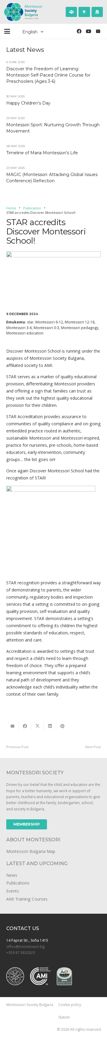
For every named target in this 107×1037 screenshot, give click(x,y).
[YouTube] (88, 31)
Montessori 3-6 (19, 327)
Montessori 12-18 (80, 322)
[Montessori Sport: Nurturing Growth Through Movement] (53, 124)
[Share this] (25, 726)
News (11, 875)
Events (12, 891)
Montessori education (24, 333)
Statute (64, 1017)
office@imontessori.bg (25, 946)
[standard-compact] (15, 976)
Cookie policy (69, 1004)
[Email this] (12, 726)
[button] (7, 31)
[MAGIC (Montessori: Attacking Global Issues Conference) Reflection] (53, 174)
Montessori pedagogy (79, 327)
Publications (17, 883)
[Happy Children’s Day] (53, 99)
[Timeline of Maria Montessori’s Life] (53, 149)
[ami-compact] (40, 976)
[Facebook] (79, 31)
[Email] (98, 31)
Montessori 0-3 (46, 327)
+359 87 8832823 (20, 952)
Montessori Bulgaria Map (30, 851)
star (30, 322)
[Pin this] (62, 726)
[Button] (71, 12)
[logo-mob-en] (24, 12)
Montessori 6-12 (49, 322)
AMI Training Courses (27, 899)
